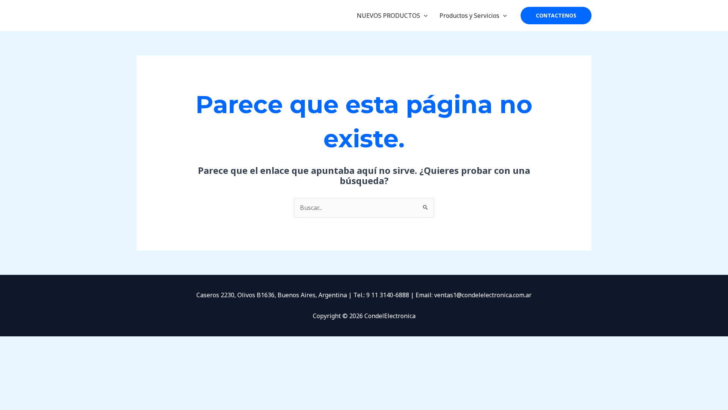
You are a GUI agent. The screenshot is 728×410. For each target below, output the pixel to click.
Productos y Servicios (469, 15)
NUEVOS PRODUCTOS (388, 15)
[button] (424, 15)
